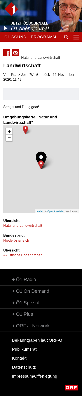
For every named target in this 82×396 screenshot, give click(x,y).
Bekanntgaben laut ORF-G (37, 340)
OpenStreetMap (55, 211)
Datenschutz (24, 367)
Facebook (6, 52)
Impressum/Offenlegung (34, 376)
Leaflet (39, 211)
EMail (15, 52)
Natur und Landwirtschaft (22, 225)
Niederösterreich (16, 240)
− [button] (9, 138)
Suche (66, 37)
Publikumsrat (24, 349)
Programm (43, 37)
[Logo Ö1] (11, 9)
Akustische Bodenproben (22, 255)
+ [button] (9, 131)
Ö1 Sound (15, 37)
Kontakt (19, 358)
